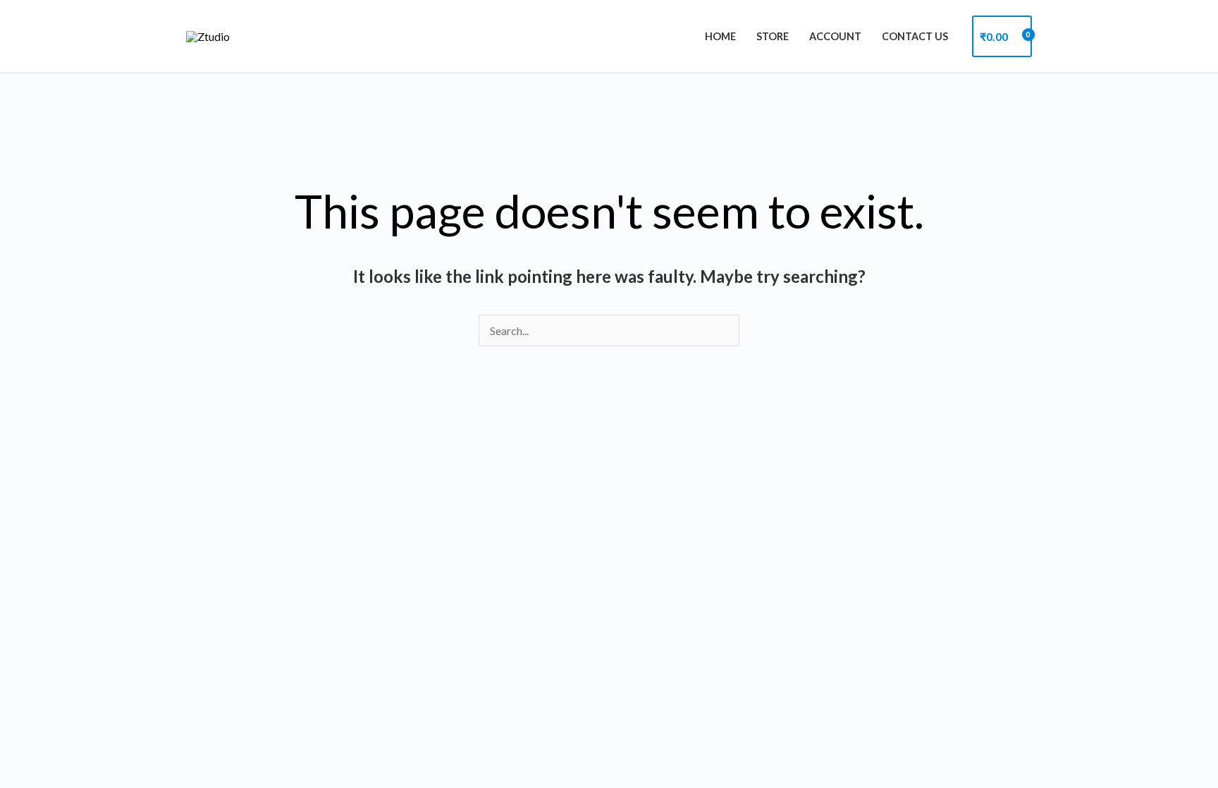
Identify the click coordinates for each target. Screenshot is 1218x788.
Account (835, 36)
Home (720, 36)
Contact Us (915, 36)
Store (772, 36)
